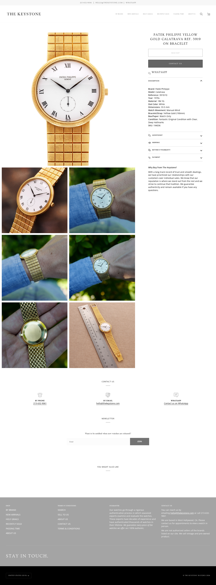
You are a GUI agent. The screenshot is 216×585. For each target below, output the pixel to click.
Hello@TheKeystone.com (109, 3)
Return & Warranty (161, 150)
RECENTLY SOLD (14, 523)
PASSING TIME (13, 528)
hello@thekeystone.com (108, 403)
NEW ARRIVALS (13, 514)
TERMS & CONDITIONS (69, 528)
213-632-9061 (40, 403)
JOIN (139, 441)
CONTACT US (64, 523)
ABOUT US (11, 533)
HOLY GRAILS (12, 519)
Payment (156, 157)
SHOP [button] (8, 506)
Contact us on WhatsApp (176, 403)
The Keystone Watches (195, 575)
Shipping (156, 142)
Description (153, 81)
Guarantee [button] (114, 506)
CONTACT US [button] (166, 506)
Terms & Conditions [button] (67, 506)
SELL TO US (63, 514)
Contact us (175, 63)
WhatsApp (131, 3)
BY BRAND (11, 510)
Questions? (157, 135)
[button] (119, 14)
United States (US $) (17, 575)
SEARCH (62, 510)
